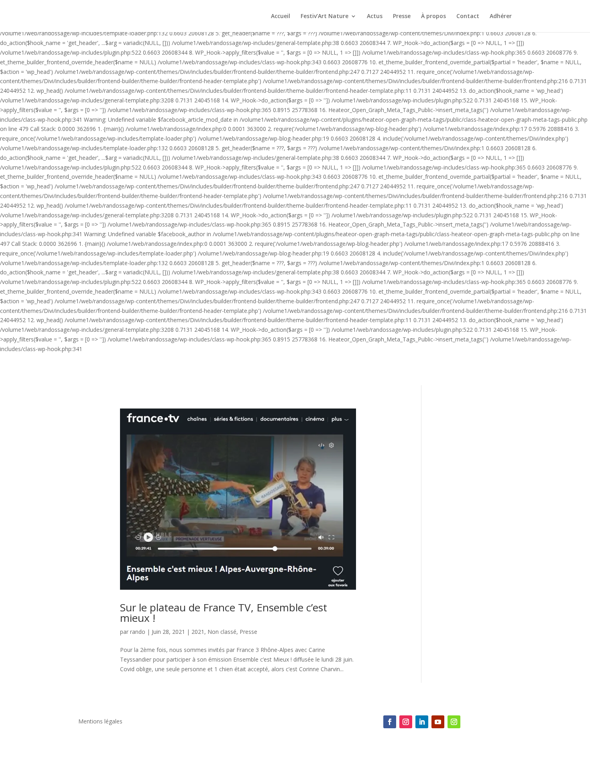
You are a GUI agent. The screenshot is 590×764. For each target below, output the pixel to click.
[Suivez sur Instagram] (405, 721)
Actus (374, 16)
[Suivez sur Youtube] (437, 721)
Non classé (222, 631)
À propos (433, 16)
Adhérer (501, 16)
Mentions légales (100, 722)
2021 (197, 631)
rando (137, 631)
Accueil (280, 16)
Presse (402, 16)
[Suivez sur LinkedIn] (421, 721)
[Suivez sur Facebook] (389, 721)
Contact (467, 16)
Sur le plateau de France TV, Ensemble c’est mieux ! (223, 612)
